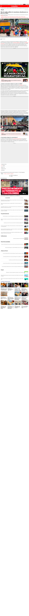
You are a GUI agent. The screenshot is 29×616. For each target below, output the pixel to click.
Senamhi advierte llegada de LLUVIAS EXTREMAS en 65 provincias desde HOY (14, 247)
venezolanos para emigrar (17, 138)
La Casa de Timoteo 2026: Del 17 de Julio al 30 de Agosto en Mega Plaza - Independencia (13, 263)
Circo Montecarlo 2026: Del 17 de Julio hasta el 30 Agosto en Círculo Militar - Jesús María (13, 256)
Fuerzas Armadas (22, 4)
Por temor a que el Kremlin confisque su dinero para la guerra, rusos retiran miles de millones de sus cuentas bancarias (12, 226)
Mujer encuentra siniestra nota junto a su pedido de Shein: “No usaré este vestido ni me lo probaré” (11, 203)
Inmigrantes (12, 173)
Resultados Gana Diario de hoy (5, 4)
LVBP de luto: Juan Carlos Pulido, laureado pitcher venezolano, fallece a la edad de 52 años (11, 134)
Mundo (2, 9)
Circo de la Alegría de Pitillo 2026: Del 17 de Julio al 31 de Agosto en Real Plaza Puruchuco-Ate (13, 266)
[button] (1, 6)
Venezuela (5, 173)
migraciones (8, 173)
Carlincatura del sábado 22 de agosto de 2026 (18, 238)
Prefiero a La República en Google (14, 176)
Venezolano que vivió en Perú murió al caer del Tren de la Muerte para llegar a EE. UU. (14, 222)
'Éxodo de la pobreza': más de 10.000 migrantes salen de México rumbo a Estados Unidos (13, 16)
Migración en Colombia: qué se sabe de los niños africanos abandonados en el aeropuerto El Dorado (14, 17)
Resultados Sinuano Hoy (12, 4)
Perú (1, 165)
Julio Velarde (17, 4)
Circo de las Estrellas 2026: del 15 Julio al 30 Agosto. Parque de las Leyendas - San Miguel (13, 253)
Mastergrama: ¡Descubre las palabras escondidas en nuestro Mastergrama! (15, 272)
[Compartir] (27, 38)
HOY (0, 4)
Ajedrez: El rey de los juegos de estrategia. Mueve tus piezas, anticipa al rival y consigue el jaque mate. (12, 279)
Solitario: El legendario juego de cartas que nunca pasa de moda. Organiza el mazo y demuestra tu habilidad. (12, 275)
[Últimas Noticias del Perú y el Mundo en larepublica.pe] (14, 6)
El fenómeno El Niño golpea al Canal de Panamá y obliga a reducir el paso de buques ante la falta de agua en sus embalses (12, 210)
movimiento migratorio (16, 42)
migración (2, 15)
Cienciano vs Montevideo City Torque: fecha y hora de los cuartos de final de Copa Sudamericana (12, 244)
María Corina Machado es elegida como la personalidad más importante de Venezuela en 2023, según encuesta (11, 80)
